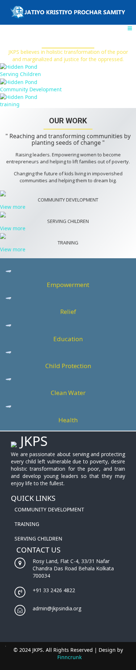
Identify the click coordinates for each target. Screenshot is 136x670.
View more (12, 206)
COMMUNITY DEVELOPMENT (49, 509)
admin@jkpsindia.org (57, 608)
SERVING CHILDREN (38, 538)
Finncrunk (69, 657)
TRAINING (27, 524)
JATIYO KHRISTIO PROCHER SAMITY (68, 12)
